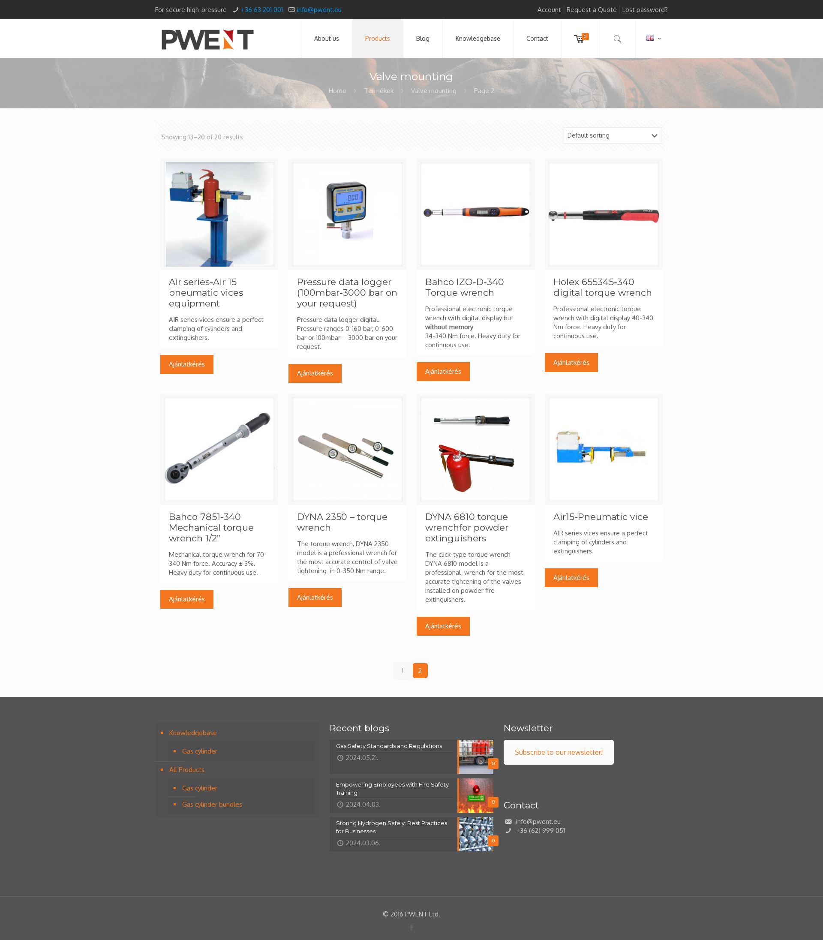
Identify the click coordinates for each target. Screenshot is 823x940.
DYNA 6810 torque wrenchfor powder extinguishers (466, 527)
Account (549, 10)
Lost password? (645, 10)
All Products (186, 770)
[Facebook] (411, 927)
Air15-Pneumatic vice (600, 516)
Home (337, 91)
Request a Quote (592, 10)
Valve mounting (434, 91)
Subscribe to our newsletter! (559, 752)
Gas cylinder (199, 751)
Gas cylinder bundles (212, 804)
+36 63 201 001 (262, 10)
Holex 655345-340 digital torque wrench (602, 287)
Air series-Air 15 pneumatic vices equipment (206, 292)
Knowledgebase (193, 733)
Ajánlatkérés (187, 364)
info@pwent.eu (319, 10)
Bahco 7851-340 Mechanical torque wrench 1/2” (211, 527)
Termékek (378, 91)
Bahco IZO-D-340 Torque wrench (464, 287)
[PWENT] (207, 38)
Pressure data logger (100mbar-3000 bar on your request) (347, 292)
